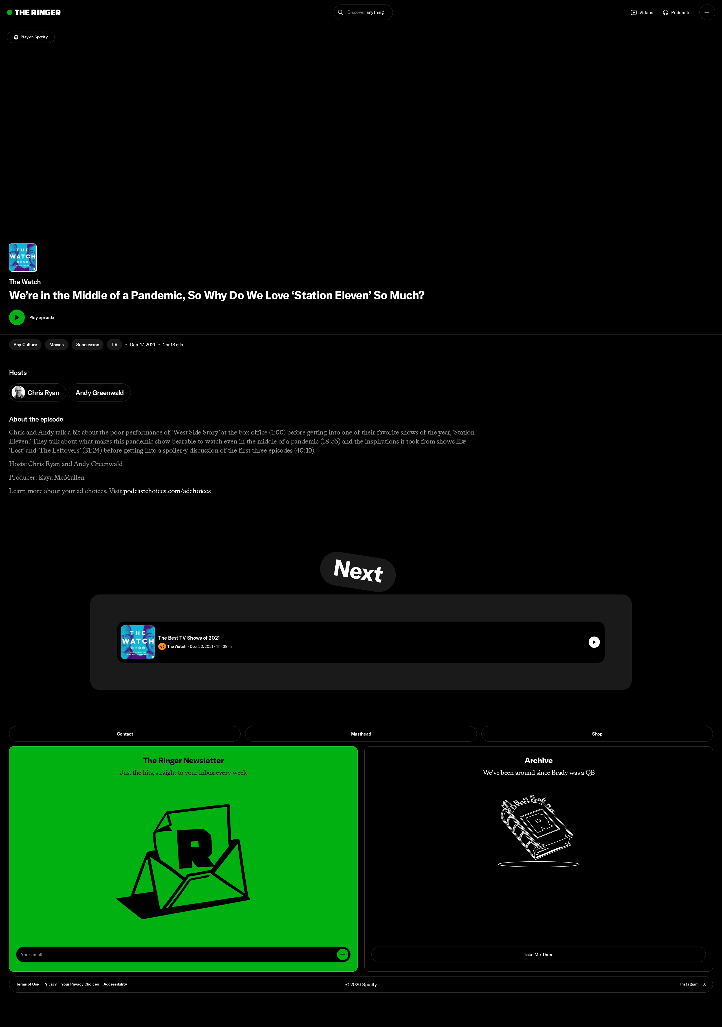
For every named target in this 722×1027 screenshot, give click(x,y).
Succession (87, 344)
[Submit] (342, 954)
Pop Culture (25, 344)
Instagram (689, 984)
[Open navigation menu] (707, 12)
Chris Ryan (43, 392)
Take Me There (539, 954)
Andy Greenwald (100, 392)
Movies (56, 344)
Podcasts (680, 12)
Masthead (361, 734)
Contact (125, 734)
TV (114, 344)
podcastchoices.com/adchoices (166, 491)
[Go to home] (34, 12)
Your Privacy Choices (80, 984)
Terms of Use (27, 984)
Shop (597, 734)
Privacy (50, 984)
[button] (363, 12)
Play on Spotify (34, 37)
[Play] (17, 317)
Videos (646, 12)
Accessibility (115, 984)
